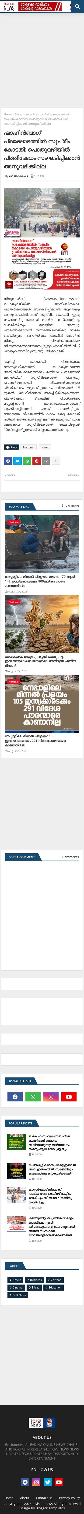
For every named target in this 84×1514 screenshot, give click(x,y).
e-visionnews (42, 1503)
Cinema (18, 1287)
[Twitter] (17, 461)
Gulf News (19, 1295)
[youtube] (69, 1097)
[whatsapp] (33, 1097)
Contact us (44, 1498)
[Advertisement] (42, 58)
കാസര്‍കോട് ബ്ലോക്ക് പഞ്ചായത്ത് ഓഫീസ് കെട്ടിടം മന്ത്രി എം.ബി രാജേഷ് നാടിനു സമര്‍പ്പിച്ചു (50, 1195)
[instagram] (51, 1097)
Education (55, 1287)
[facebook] (15, 1097)
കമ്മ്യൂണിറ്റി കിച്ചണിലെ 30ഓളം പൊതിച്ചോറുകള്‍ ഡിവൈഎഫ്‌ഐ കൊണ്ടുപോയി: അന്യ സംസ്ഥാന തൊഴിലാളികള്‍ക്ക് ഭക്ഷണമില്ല (52, 1226)
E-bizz (35, 1287)
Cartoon (56, 1280)
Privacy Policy (69, 1498)
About (24, 1498)
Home (8, 114)
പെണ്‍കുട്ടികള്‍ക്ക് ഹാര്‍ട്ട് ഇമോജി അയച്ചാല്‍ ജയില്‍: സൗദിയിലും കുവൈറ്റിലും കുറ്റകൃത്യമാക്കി (52, 1169)
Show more (70, 505)
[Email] (46, 461)
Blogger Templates (50, 1508)
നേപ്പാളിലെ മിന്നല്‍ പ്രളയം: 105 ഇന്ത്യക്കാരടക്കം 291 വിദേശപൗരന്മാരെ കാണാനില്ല (35, 740)
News (19, 114)
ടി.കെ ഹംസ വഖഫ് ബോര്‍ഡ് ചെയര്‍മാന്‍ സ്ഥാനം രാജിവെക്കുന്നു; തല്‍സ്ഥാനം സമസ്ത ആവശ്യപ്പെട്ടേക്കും (49, 1142)
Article (17, 1280)
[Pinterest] (36, 461)
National (28, 447)
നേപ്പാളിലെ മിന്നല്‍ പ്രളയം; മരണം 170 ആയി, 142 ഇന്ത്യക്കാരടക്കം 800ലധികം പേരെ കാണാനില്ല (40, 581)
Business (36, 1280)
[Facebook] (8, 461)
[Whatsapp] (27, 461)
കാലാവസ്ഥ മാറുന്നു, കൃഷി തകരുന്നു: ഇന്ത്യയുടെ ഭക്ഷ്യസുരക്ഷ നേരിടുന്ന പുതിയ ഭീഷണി (40, 661)
